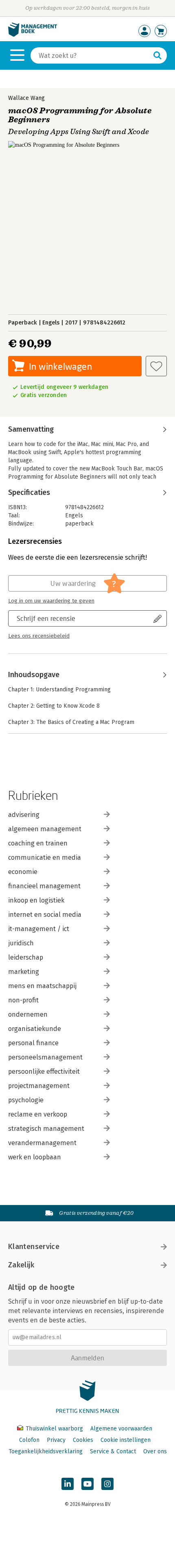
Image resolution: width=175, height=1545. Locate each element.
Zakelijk (21, 1264)
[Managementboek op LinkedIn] (67, 1484)
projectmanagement (39, 1086)
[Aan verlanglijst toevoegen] (156, 366)
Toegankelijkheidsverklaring (46, 1451)
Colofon (29, 1440)
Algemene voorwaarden (121, 1428)
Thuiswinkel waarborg (54, 1428)
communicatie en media (44, 857)
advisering (23, 815)
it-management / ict (38, 929)
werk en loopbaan (34, 1157)
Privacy (56, 1440)
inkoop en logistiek (36, 900)
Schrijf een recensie (46, 618)
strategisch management (46, 1128)
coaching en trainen (38, 843)
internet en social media (44, 914)
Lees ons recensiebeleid (39, 636)
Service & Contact (113, 1451)
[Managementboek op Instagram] (107, 1484)
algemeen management (44, 829)
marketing (23, 972)
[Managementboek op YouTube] (87, 1484)
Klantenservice (33, 1246)
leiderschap (25, 957)
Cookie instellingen (126, 1440)
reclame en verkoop (37, 1114)
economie (22, 872)
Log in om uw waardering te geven (51, 601)
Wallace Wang (26, 98)
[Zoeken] (157, 55)
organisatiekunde (34, 1029)
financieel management (44, 886)
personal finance (33, 1043)
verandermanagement (42, 1143)
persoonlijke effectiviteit (44, 1071)
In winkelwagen (60, 366)
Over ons (155, 1451)
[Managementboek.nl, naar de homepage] (32, 34)
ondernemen (28, 1014)
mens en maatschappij (42, 986)
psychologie (26, 1100)
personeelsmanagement (45, 1057)
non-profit (23, 1000)
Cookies (83, 1440)
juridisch (21, 943)
